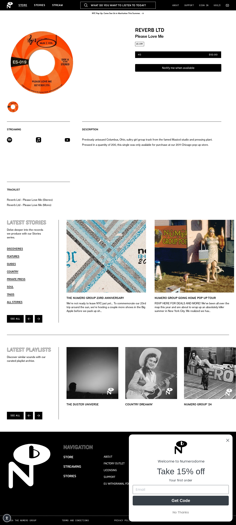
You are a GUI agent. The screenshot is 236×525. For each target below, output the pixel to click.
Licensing (110, 470)
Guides (11, 264)
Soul (10, 286)
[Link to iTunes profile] (38, 139)
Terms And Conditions (75, 520)
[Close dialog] (227, 440)
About (175, 5)
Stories (39, 5)
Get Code (181, 500)
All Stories (14, 302)
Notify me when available (178, 68)
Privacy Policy (123, 520)
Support (189, 5)
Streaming (72, 466)
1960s (10, 294)
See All (15, 318)
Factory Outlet (114, 463)
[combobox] (117, 5)
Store (22, 5)
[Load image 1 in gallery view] (13, 107)
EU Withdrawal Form (118, 484)
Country (12, 271)
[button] (227, 6)
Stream (57, 5)
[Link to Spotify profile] (9, 139)
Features (13, 256)
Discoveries (15, 248)
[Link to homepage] (10, 5)
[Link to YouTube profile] (67, 139)
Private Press (16, 279)
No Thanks (181, 512)
